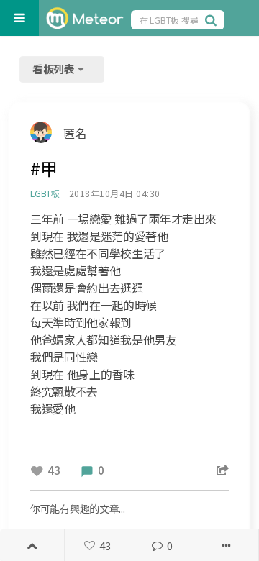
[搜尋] (213, 19)
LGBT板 (45, 193)
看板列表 (54, 68)
